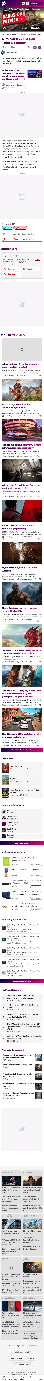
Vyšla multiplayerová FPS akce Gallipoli (19, 569)
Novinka (23, 34)
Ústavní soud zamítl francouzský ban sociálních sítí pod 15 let (18, 1094)
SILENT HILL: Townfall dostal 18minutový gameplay (18, 527)
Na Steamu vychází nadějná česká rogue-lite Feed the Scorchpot (21, 652)
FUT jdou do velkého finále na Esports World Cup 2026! (11, 1190)
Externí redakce (9, 88)
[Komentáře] (28, 47)
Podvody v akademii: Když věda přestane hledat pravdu (11, 1251)
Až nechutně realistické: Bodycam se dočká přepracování (21, 486)
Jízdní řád (7, 758)
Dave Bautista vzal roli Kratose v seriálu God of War (20, 609)
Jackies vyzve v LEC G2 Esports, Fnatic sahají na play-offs (31, 1240)
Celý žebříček (22, 843)
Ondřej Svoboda (10, 745)
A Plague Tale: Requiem (12, 34)
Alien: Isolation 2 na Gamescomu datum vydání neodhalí (20, 365)
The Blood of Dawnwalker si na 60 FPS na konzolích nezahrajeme (11, 1199)
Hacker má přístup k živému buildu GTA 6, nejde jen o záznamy (21, 446)
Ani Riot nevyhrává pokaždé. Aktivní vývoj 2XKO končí (31, 1199)
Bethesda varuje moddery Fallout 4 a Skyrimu (18, 1085)
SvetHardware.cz (9, 1098)
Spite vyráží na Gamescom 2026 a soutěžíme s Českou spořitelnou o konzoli (13, 75)
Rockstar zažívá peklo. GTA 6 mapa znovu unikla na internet (11, 1208)
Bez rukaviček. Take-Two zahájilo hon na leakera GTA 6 (32, 1208)
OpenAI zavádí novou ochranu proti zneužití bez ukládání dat (17, 1056)
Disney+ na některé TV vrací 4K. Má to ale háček (10, 1332)
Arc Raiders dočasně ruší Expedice (17, 1065)
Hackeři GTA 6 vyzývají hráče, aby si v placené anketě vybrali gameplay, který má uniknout (21, 693)
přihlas (37, 259)
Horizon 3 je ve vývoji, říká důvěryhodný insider (16, 406)
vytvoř (23, 262)
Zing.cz (5, 1067)
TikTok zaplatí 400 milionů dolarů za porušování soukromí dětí (11, 1242)
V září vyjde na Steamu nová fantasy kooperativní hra (32, 1290)
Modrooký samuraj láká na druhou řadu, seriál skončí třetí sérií (32, 1190)
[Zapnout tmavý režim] (27, 3)
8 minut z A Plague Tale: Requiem (35, 34)
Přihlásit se (36, 3)
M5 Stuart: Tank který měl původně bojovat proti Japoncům (11, 1277)
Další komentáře (22, 981)
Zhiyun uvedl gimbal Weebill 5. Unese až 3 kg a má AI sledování (32, 1315)
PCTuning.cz (7, 1060)
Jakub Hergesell (12, 53)
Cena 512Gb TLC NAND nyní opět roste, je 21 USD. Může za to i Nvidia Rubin (11, 1324)
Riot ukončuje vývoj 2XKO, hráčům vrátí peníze (32, 1248)
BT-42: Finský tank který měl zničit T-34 (10, 1291)
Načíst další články (22, 749)
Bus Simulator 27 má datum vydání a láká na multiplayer (21, 735)
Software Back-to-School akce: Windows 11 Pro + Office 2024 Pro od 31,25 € (32, 1325)
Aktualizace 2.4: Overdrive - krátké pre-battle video (17, 1075)
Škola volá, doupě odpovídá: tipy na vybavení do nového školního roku (32, 1336)
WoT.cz (5, 1079)
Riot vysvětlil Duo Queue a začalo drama (32, 1232)
